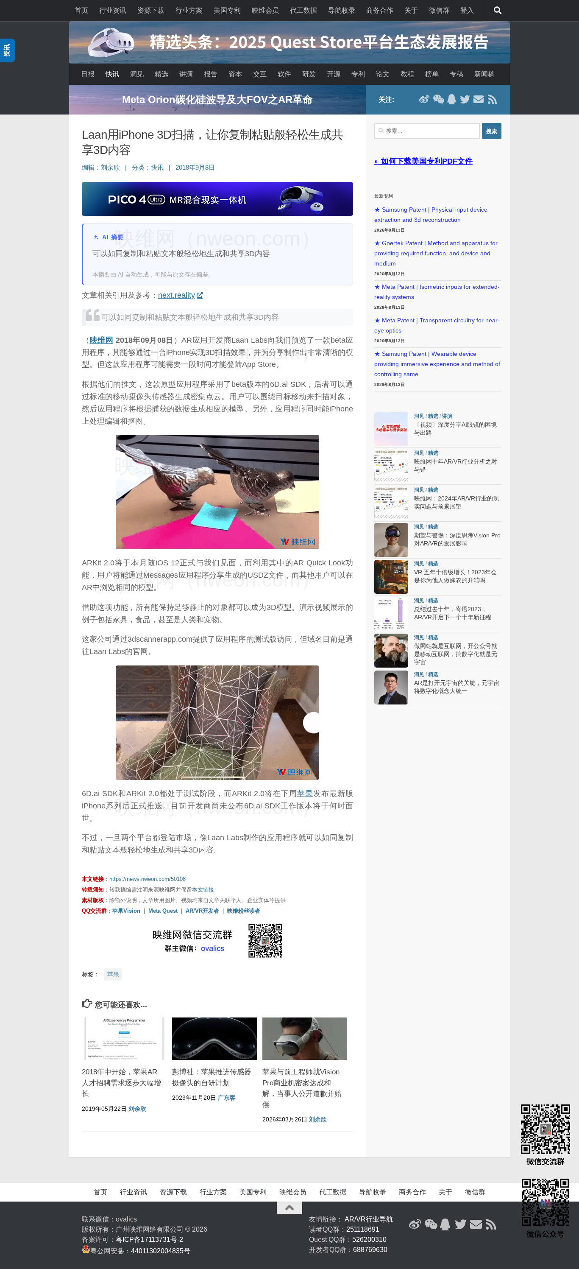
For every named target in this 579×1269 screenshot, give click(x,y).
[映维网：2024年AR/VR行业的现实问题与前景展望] (391, 503)
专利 (358, 74)
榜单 (432, 74)
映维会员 (265, 10)
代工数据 (303, 10)
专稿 (456, 74)
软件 (284, 74)
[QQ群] (451, 99)
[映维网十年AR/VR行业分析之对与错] (391, 466)
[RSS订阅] (492, 99)
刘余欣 (110, 167)
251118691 (362, 1229)
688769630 (370, 1249)
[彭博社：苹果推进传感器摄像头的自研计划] (214, 1038)
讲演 (186, 74)
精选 (161, 74)
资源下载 (150, 10)
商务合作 (379, 10)
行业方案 (189, 10)
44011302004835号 (160, 1251)
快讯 (112, 74)
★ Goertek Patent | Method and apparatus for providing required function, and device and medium (436, 253)
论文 (383, 74)
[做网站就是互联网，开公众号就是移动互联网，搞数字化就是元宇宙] (391, 651)
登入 (467, 10)
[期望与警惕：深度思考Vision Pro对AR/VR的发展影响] (391, 540)
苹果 (305, 793)
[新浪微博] (424, 99)
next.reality (176, 295)
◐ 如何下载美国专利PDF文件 (423, 161)
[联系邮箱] (478, 99)
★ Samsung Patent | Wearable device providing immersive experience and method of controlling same (437, 364)
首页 (81, 10)
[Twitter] (465, 99)
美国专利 (227, 10)
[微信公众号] (438, 99)
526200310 (369, 1239)
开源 (333, 74)
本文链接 (203, 889)
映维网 (102, 340)
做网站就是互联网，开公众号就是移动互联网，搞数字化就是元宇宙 (455, 654)
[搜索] (497, 10)
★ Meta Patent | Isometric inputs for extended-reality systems (437, 292)
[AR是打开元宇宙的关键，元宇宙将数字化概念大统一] (391, 687)
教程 (407, 74)
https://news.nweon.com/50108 (147, 879)
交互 (260, 74)
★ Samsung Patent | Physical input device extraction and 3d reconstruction (430, 215)
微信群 (439, 10)
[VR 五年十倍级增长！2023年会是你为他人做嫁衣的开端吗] (391, 577)
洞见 (137, 74)
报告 (210, 74)
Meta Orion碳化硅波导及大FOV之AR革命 (217, 99)
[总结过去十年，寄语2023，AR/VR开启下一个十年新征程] (391, 614)
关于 (411, 10)
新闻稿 (484, 74)
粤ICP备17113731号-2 (149, 1239)
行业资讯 (112, 10)
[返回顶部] (289, 1208)
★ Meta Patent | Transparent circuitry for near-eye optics (437, 325)
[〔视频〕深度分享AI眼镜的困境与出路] (391, 429)
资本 (235, 74)
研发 (309, 74)
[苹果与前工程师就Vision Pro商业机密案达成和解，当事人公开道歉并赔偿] (304, 1038)
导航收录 (341, 10)
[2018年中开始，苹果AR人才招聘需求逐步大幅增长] (124, 1038)
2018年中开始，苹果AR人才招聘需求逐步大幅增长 (121, 1083)
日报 (88, 74)
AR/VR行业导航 (369, 1219)
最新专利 (383, 195)
